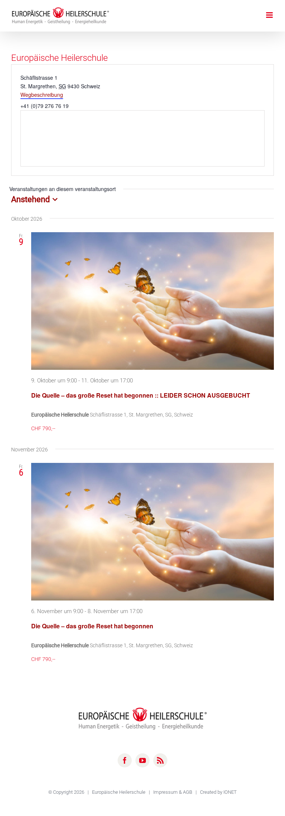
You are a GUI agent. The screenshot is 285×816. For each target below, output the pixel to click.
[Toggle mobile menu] (270, 15)
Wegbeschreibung (41, 94)
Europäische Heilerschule (119, 792)
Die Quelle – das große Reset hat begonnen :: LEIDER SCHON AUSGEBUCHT (140, 395)
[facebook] (125, 760)
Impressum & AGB (173, 792)
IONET (230, 792)
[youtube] (142, 760)
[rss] (160, 760)
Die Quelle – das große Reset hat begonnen (92, 626)
